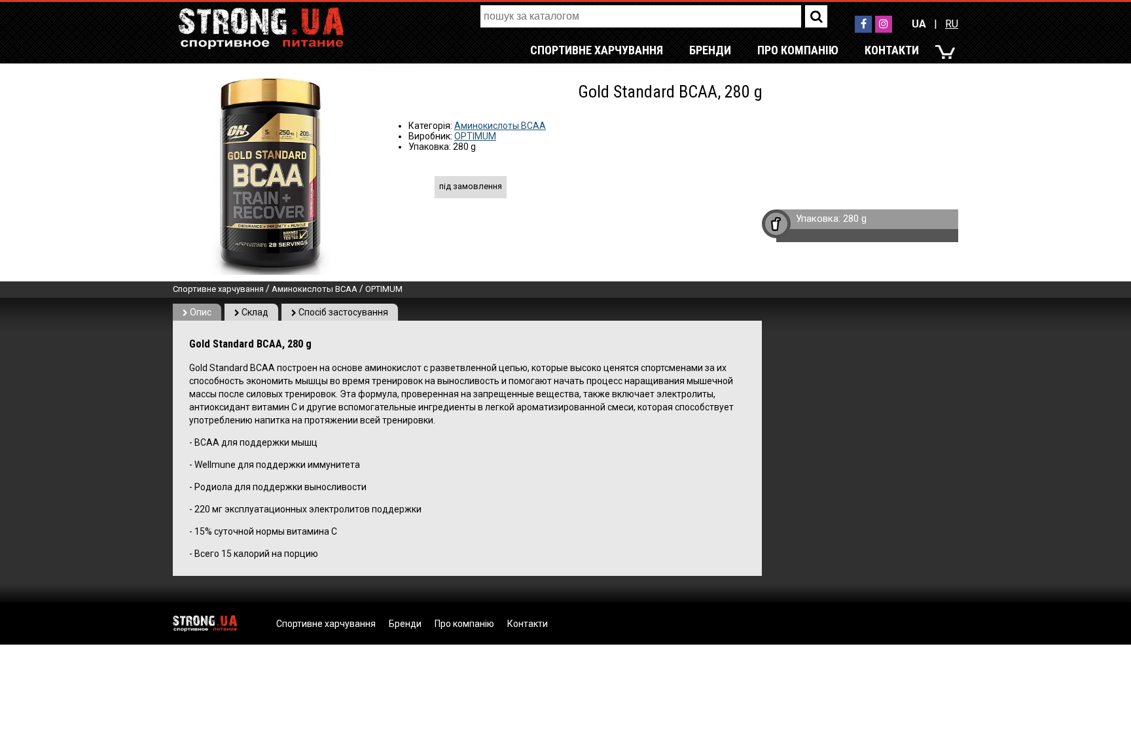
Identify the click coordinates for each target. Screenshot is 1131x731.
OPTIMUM (475, 136)
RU (951, 24)
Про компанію (797, 50)
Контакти (892, 50)
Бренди (710, 50)
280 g (855, 218)
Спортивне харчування (596, 50)
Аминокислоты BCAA (500, 125)
